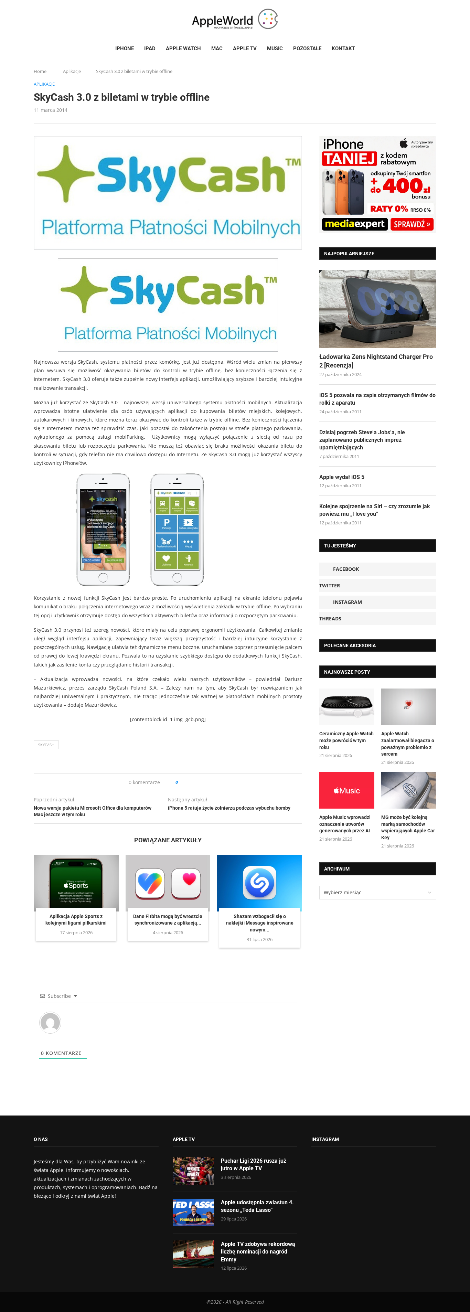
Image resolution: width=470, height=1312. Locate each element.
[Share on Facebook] (189, 782)
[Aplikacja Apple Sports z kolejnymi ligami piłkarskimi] (76, 883)
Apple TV (245, 48)
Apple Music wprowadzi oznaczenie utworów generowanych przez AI (345, 823)
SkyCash (46, 744)
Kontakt (343, 48)
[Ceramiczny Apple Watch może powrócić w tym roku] (346, 707)
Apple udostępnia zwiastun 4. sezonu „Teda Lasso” (257, 1206)
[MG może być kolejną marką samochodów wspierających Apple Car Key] (408, 790)
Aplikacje (72, 71)
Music (275, 48)
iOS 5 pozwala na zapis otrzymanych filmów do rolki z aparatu (377, 399)
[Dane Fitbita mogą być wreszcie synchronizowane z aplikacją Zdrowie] (168, 883)
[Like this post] (181, 782)
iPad (150, 48)
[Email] (71, 18)
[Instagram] (49, 18)
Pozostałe (307, 48)
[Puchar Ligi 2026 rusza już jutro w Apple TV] (193, 1171)
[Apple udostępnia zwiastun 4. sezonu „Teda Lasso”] (193, 1212)
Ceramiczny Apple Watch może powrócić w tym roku (346, 740)
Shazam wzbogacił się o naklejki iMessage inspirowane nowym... (259, 923)
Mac (217, 48)
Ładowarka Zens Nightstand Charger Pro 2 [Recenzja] (376, 361)
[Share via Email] (208, 782)
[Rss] (62, 18)
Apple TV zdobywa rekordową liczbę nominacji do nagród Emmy (258, 1252)
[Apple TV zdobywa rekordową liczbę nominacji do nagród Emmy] (193, 1254)
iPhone (124, 48)
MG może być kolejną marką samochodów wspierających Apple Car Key (408, 827)
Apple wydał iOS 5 (341, 477)
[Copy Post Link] (199, 782)
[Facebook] (36, 18)
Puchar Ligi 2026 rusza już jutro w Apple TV (253, 1165)
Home (40, 71)
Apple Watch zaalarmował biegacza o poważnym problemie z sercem (407, 744)
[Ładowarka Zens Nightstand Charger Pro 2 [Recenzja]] (377, 309)
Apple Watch (183, 48)
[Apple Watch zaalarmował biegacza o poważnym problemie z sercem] (408, 707)
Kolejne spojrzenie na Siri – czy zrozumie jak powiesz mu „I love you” (374, 510)
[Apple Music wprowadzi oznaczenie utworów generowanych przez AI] (346, 790)
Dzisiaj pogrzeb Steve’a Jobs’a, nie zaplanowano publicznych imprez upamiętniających (362, 440)
